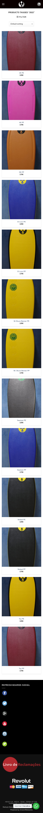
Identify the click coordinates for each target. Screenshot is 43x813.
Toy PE (21, 619)
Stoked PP (21, 569)
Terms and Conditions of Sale (22, 803)
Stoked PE (21, 520)
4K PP (21, 122)
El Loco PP (21, 271)
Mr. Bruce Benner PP (22, 371)
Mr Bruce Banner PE (21, 321)
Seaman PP (21, 470)
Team (22, 802)
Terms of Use (31, 802)
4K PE (21, 73)
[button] (3, 4)
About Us (9, 802)
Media (16, 802)
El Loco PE (21, 222)
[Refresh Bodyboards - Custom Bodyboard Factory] (21, 4)
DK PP (21, 172)
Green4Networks (26, 810)
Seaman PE (21, 420)
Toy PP (21, 668)
